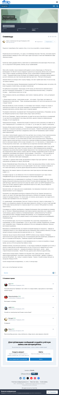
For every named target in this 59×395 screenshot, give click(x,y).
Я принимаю (52, 392)
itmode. (32, 370)
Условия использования (23, 393)
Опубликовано (16, 285)
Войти (40, 359)
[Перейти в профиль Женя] (6, 330)
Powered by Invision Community (29, 385)
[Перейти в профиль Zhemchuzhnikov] (6, 297)
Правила (3, 393)
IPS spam (24, 388)
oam (9, 283)
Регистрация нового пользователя (18, 359)
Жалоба (6, 273)
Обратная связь (34, 381)
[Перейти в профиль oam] (6, 284)
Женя (10, 329)
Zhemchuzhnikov (13, 296)
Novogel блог (8, 17)
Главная (13, 19)
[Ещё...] (53, 284)
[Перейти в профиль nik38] (6, 308)
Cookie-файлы (43, 381)
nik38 (10, 307)
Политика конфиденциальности (20, 381)
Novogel (8, 19)
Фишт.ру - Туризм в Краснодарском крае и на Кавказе (32, 383)
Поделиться (39, 41)
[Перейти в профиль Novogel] (4, 41)
